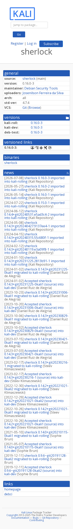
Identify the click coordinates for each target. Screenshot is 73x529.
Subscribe (51, 44)
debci (8, 494)
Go (19, 34)
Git (25, 107)
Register (17, 43)
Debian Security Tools (41, 88)
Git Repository (50, 517)
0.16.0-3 (36, 123)
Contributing (36, 520)
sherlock (29, 78)
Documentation (20, 517)
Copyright (12, 515)
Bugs (36, 517)
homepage (12, 489)
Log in (31, 43)
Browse (34, 107)
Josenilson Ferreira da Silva (43, 93)
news (9, 172)
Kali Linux (26, 512)
